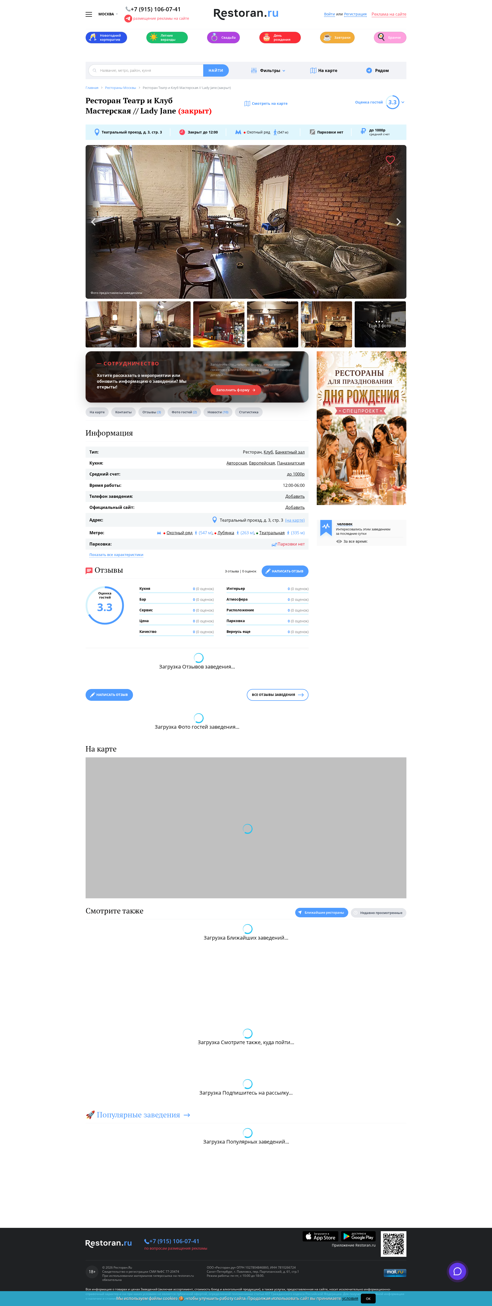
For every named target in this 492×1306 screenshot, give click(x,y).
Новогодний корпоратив (104, 37)
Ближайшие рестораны (324, 912)
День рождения (276, 37)
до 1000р (296, 474)
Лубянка (226, 533)
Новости (218, 412)
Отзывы (151, 412)
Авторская (237, 463)
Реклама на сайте (389, 14)
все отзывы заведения (273, 694)
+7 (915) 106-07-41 (174, 1241)
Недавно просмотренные (381, 912)
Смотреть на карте (270, 103)
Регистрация (355, 14)
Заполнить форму (233, 390)
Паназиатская (291, 463)
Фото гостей (184, 412)
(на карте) (295, 520)
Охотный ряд (179, 533)
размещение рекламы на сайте (161, 18)
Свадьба (223, 37)
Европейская (262, 463)
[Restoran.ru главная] (246, 14)
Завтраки (337, 37)
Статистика (249, 412)
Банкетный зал (290, 452)
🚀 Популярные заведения (133, 1114)
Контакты (123, 412)
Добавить (295, 496)
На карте (327, 70)
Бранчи (389, 37)
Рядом (382, 70)
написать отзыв (112, 694)
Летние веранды (162, 37)
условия (350, 1298)
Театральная (272, 533)
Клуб (268, 452)
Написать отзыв (287, 571)
